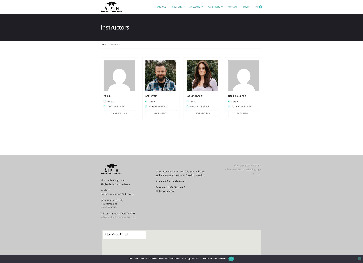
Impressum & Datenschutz (248, 165)
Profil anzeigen (119, 113)
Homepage (160, 6)
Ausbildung (214, 6)
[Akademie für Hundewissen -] (111, 6)
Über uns (177, 6)
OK (231, 258)
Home (103, 44)
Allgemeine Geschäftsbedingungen (243, 169)
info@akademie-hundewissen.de (118, 217)
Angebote (195, 6)
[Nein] (359, 258)
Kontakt (232, 6)
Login (246, 6)
